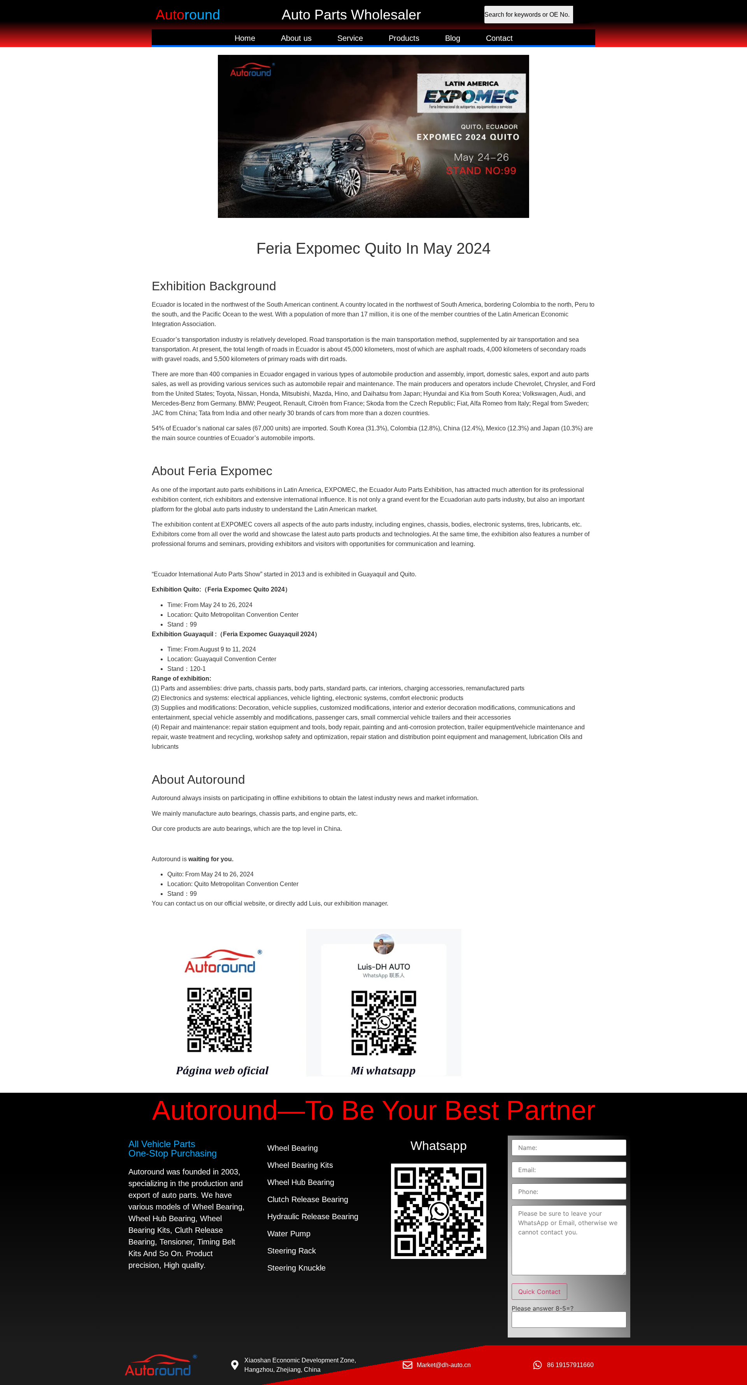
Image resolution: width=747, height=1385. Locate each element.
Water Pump (288, 1233)
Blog (452, 38)
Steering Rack (291, 1250)
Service (350, 38)
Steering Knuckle (296, 1268)
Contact (499, 38)
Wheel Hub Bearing (300, 1182)
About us (296, 38)
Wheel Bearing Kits (300, 1165)
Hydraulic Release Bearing (312, 1216)
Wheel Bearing (292, 1148)
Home (245, 38)
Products (404, 38)
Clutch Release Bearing (307, 1199)
